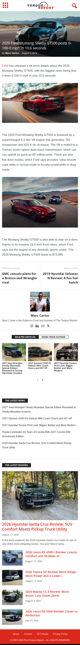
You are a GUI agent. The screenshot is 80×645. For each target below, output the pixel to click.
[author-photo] (40, 301)
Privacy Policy (60, 633)
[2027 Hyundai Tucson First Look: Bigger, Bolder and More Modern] (66, 352)
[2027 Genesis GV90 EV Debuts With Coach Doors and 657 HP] (40, 352)
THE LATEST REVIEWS (16, 465)
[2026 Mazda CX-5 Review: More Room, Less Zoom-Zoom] (12, 597)
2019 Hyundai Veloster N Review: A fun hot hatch (60, 278)
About (16, 633)
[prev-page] (37, 380)
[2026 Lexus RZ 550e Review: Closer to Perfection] (12, 617)
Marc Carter (12, 53)
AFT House (42, 633)
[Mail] (43, 326)
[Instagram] (32, 326)
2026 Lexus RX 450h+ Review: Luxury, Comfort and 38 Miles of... (51, 554)
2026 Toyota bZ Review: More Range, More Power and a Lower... (51, 574)
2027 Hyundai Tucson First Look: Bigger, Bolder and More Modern (65, 366)
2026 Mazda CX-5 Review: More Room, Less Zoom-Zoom (47, 593)
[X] (48, 326)
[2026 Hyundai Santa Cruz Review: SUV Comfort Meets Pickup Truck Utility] (40, 495)
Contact (28, 633)
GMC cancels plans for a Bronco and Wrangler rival (20, 278)
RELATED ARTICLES (25, 336)
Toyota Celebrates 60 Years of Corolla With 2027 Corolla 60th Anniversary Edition (36, 434)
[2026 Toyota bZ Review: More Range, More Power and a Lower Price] (12, 577)
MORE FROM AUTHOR (53, 336)
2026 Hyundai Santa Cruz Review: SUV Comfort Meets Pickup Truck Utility (36, 445)
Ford (5, 65)
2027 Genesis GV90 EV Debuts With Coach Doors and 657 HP (39, 365)
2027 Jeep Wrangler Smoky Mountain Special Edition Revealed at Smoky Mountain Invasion (12, 367)
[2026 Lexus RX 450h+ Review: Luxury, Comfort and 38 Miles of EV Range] (12, 558)
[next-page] (42, 380)
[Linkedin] (37, 326)
